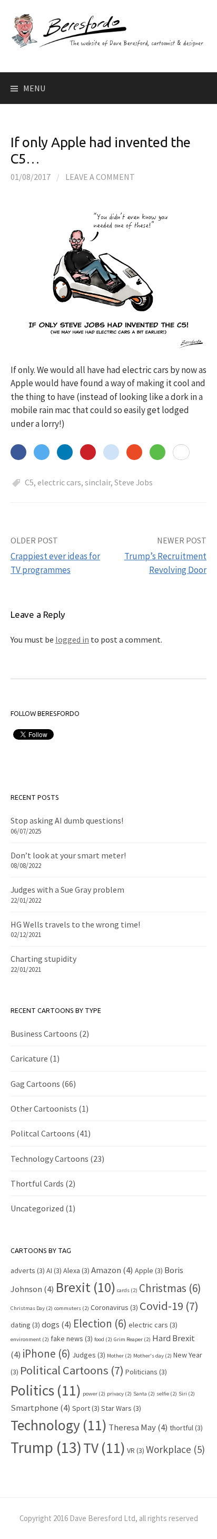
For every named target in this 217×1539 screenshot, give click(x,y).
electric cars (59, 482)
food (103, 1339)
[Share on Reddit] (111, 452)
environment (30, 1339)
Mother (119, 1355)
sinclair (98, 482)
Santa (144, 1393)
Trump (46, 1447)
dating (25, 1325)
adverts (28, 1270)
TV (104, 1448)
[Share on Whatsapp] (157, 452)
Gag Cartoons (35, 1083)
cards (127, 1290)
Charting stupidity (43, 958)
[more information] (181, 453)
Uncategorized (37, 1208)
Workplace (175, 1449)
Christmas (170, 1288)
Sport (86, 1408)
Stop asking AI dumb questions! (67, 820)
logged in (72, 639)
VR (135, 1450)
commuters (71, 1308)
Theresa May (138, 1427)
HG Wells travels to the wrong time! (75, 924)
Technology (59, 1425)
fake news (72, 1338)
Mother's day (152, 1355)
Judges (88, 1355)
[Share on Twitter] (42, 452)
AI (54, 1270)
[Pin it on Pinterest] (88, 452)
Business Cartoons (44, 1033)
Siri (187, 1393)
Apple (149, 1270)
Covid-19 (169, 1305)
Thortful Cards (37, 1183)
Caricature (29, 1058)
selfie (166, 1393)
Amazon (112, 1270)
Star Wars (121, 1408)
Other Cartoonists (44, 1108)
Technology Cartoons (49, 1158)
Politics (46, 1390)
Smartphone (41, 1407)
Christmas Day (32, 1308)
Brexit (85, 1287)
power (94, 1393)
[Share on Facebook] (18, 452)
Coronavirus (114, 1307)
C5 (29, 482)
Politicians (146, 1372)
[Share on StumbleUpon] (134, 452)
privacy (119, 1393)
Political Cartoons (72, 1370)
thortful (186, 1427)
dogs (57, 1324)
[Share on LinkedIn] (65, 452)
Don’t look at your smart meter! (68, 855)
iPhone (47, 1353)
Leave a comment (100, 176)
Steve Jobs (133, 482)
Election (100, 1323)
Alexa (76, 1270)
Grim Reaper (132, 1339)
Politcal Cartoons (43, 1133)
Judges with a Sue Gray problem (67, 889)
